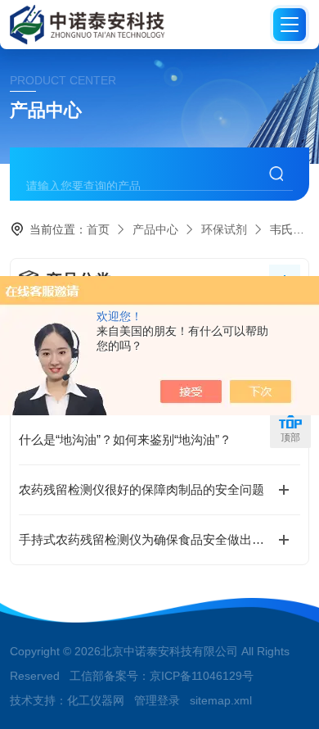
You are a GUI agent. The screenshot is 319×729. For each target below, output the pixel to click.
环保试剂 (224, 229)
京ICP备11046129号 (202, 675)
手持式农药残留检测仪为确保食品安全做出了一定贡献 (160, 539)
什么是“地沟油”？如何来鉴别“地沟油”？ (125, 439)
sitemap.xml (221, 700)
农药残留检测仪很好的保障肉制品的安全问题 (141, 489)
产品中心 (155, 229)
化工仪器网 (95, 700)
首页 (98, 229)
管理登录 (157, 700)
